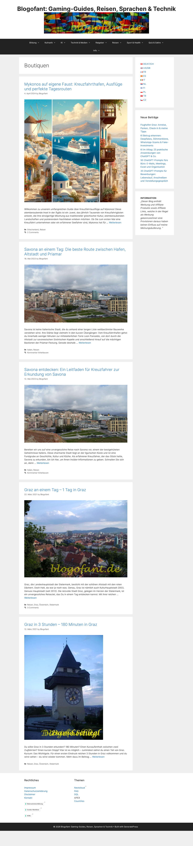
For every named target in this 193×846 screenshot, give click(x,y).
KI (62, 42)
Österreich (43, 605)
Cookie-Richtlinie (33, 810)
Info (95, 50)
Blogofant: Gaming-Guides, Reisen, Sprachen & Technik (96, 8)
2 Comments (33, 232)
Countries (79, 801)
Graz (36, 605)
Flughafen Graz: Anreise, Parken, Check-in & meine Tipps (154, 128)
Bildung (32, 42)
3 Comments (33, 607)
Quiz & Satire (155, 42)
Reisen (115, 42)
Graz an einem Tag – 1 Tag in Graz (55, 489)
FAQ (76, 791)
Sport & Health (133, 42)
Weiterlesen (115, 222)
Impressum (30, 787)
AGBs (29, 816)
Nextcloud (79, 787)
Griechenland (33, 229)
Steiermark (54, 605)
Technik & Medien (79, 42)
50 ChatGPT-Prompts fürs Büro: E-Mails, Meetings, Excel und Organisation (154, 163)
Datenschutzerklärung (35, 791)
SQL (76, 794)
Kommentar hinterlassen (37, 352)
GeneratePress (131, 826)
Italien (29, 350)
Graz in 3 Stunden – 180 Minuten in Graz (60, 624)
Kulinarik (49, 42)
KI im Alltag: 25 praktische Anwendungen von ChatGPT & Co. (154, 153)
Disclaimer (29, 794)
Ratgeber (100, 42)
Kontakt (28, 797)
